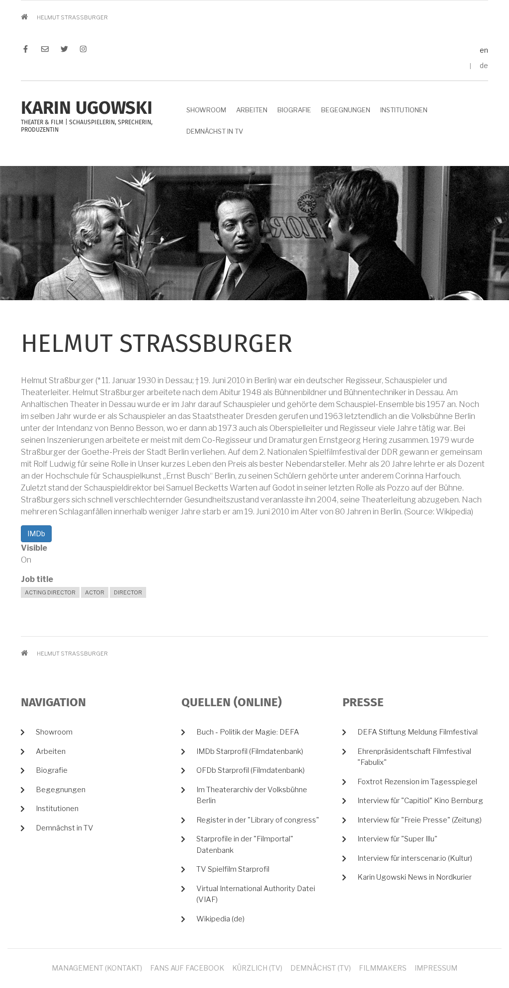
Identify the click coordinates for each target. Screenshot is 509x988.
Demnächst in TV (214, 131)
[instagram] (81, 50)
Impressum (436, 968)
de (484, 65)
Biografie (294, 110)
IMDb (36, 533)
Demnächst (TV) (320, 968)
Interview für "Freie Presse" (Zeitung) (419, 820)
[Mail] (45, 50)
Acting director (50, 592)
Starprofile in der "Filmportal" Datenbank (244, 844)
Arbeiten (251, 110)
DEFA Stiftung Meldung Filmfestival (417, 732)
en (484, 50)
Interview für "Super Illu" (397, 838)
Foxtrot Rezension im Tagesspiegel (417, 781)
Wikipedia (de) (220, 918)
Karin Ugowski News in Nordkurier (414, 877)
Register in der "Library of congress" (257, 820)
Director (128, 592)
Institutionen (403, 110)
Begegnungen (345, 110)
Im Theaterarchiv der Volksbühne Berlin (251, 795)
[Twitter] (64, 50)
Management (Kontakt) (97, 968)
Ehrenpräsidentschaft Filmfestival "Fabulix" (414, 757)
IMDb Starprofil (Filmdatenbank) (249, 751)
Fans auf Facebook (187, 968)
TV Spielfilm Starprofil (232, 869)
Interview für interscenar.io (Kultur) (414, 858)
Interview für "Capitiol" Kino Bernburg (420, 800)
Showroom (206, 110)
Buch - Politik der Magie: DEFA (247, 732)
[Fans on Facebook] (28, 50)
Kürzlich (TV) (257, 968)
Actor (94, 592)
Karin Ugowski (87, 109)
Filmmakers (383, 968)
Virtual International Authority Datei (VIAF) (255, 894)
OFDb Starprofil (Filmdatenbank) (250, 770)
